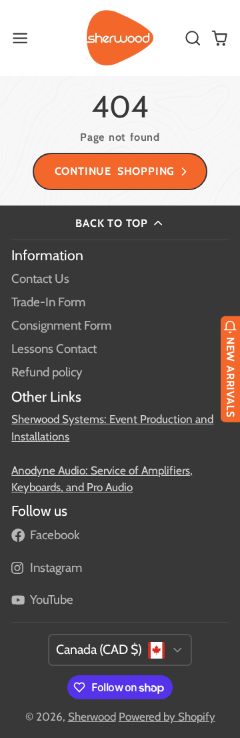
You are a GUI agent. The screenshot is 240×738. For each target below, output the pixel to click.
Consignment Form (61, 325)
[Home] (120, 38)
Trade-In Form (48, 302)
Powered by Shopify (167, 716)
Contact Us (40, 278)
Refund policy (46, 372)
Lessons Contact (54, 348)
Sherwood (92, 716)
